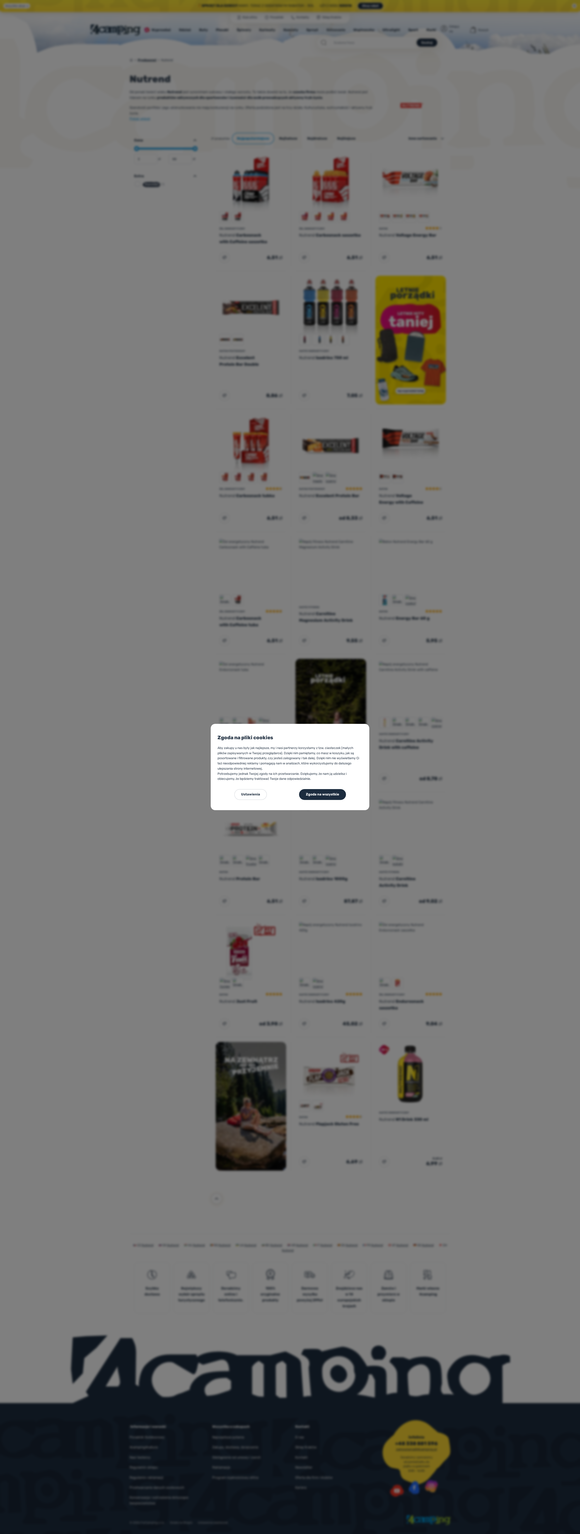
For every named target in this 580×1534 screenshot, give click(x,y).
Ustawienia (250, 794)
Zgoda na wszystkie (322, 794)
